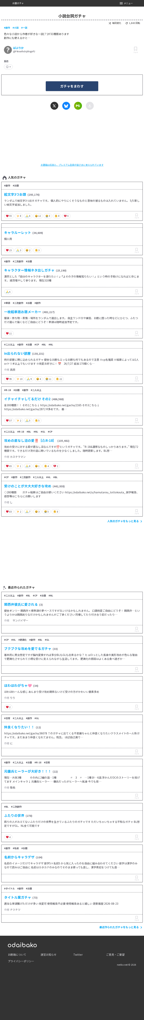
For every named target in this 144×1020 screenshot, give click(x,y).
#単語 (7, 303)
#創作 (7, 27)
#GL (43, 431)
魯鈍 (12, 787)
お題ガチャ (18, 3)
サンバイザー (19, 620)
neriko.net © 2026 (126, 964)
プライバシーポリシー (21, 961)
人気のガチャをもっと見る (123, 521)
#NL (51, 344)
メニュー (128, 3)
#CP (36, 344)
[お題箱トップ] (22, 944)
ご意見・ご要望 (115, 954)
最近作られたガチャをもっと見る (119, 927)
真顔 (12, 369)
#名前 (16, 848)
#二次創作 (18, 261)
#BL (44, 344)
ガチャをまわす (72, 86)
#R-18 (7, 390)
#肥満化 (22, 639)
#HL (48, 477)
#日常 (7, 718)
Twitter (78, 954)
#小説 (16, 27)
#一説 (24, 27)
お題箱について (17, 954)
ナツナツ (15, 909)
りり (12, 698)
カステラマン (18, 457)
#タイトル (9, 888)
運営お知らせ (48, 954)
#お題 (16, 185)
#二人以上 (9, 344)
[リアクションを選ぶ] (8, 66)
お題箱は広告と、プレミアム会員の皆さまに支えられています (72, 165)
